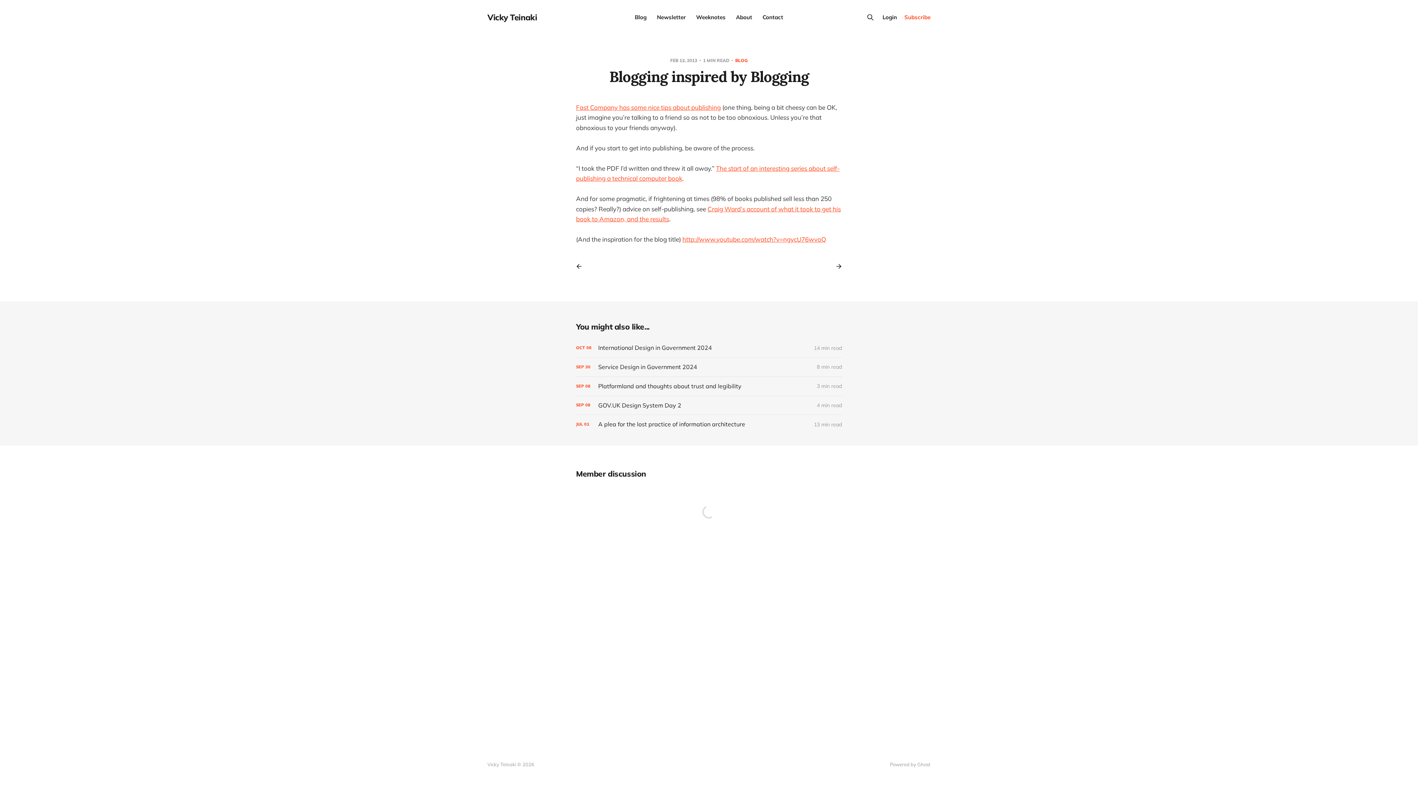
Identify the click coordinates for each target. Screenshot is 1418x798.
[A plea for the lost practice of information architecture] (709, 424)
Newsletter (671, 17)
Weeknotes (711, 17)
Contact (773, 17)
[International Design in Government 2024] (709, 347)
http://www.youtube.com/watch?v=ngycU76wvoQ (754, 239)
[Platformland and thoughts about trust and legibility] (709, 386)
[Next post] (836, 266)
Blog (641, 17)
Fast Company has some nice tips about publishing (648, 107)
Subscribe (917, 17)
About (744, 17)
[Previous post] (581, 266)
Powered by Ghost (910, 764)
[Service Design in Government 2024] (709, 367)
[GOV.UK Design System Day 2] (709, 405)
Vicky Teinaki (512, 17)
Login (890, 17)
